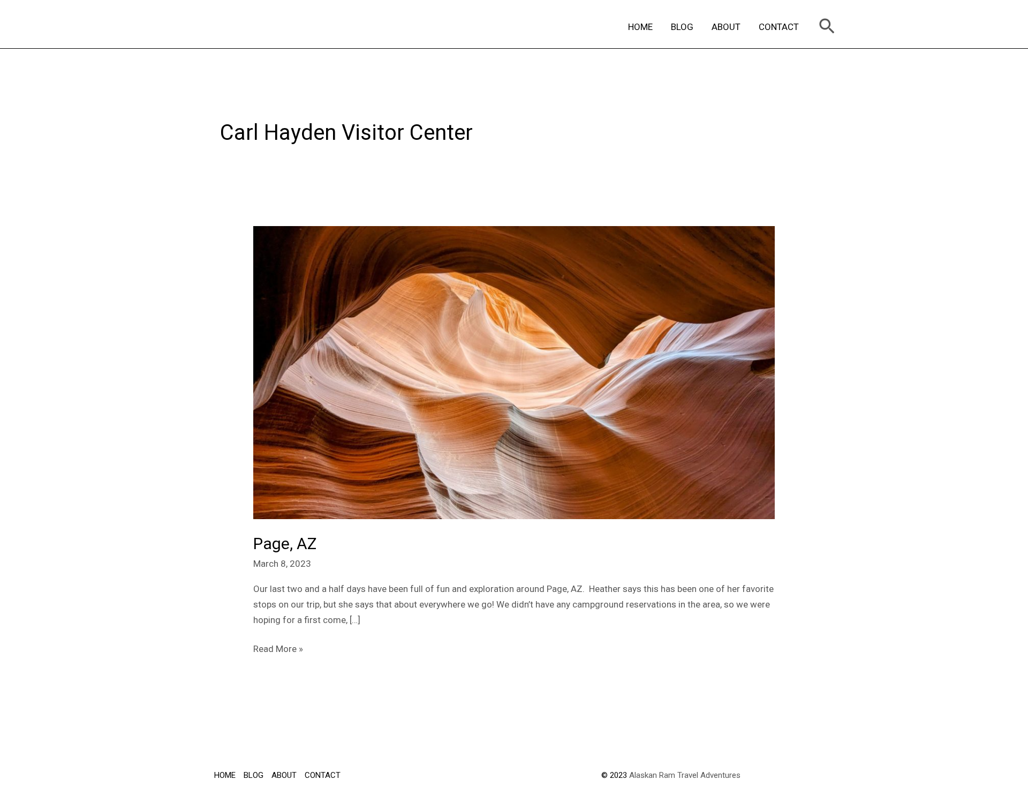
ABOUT (726, 26)
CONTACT (779, 26)
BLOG (682, 26)
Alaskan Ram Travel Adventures (684, 775)
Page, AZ (284, 543)
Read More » (278, 647)
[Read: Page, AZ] (513, 371)
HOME (640, 26)
